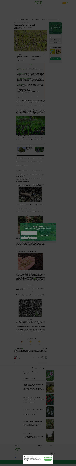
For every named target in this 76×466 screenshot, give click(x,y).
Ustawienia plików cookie (48, 461)
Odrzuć (48, 459)
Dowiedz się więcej (26, 460)
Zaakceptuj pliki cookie (48, 457)
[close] (51, 455)
